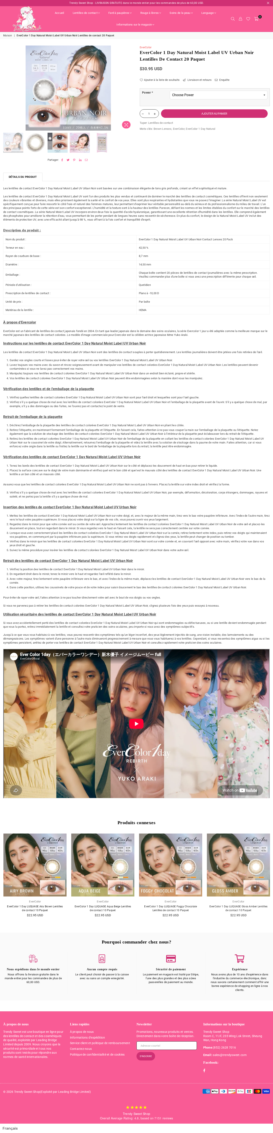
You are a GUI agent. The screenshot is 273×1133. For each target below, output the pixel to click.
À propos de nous (82, 1031)
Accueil (59, 12)
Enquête (224, 79)
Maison (7, 35)
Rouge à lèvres (149, 12)
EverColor (145, 47)
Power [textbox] (147, 92)
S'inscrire (146, 1056)
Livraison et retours (199, 79)
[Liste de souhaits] (248, 19)
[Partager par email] (86, 160)
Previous (7, 88)
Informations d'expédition (87, 1037)
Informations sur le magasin (134, 24)
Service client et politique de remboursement (100, 1043)
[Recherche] (233, 19)
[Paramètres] (240, 19)
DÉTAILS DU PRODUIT (23, 176)
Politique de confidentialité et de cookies (97, 1054)
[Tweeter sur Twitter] (68, 160)
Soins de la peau (180, 12)
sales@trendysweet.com (229, 1055)
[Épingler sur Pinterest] (74, 160)
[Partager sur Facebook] (62, 160)
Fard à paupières (118, 12)
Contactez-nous (81, 1048)
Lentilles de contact (85, 12)
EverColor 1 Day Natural (200, 128)
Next (129, 88)
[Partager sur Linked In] (80, 160)
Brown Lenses (162, 128)
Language (207, 12)
